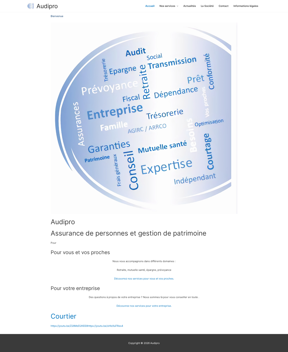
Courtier (63, 316)
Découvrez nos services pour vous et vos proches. (144, 278)
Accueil (149, 6)
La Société (207, 6)
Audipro (47, 6)
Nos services (167, 6)
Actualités (189, 6)
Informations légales (246, 6)
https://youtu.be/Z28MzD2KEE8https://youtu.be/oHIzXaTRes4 (87, 325)
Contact (223, 6)
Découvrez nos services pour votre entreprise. (144, 305)
